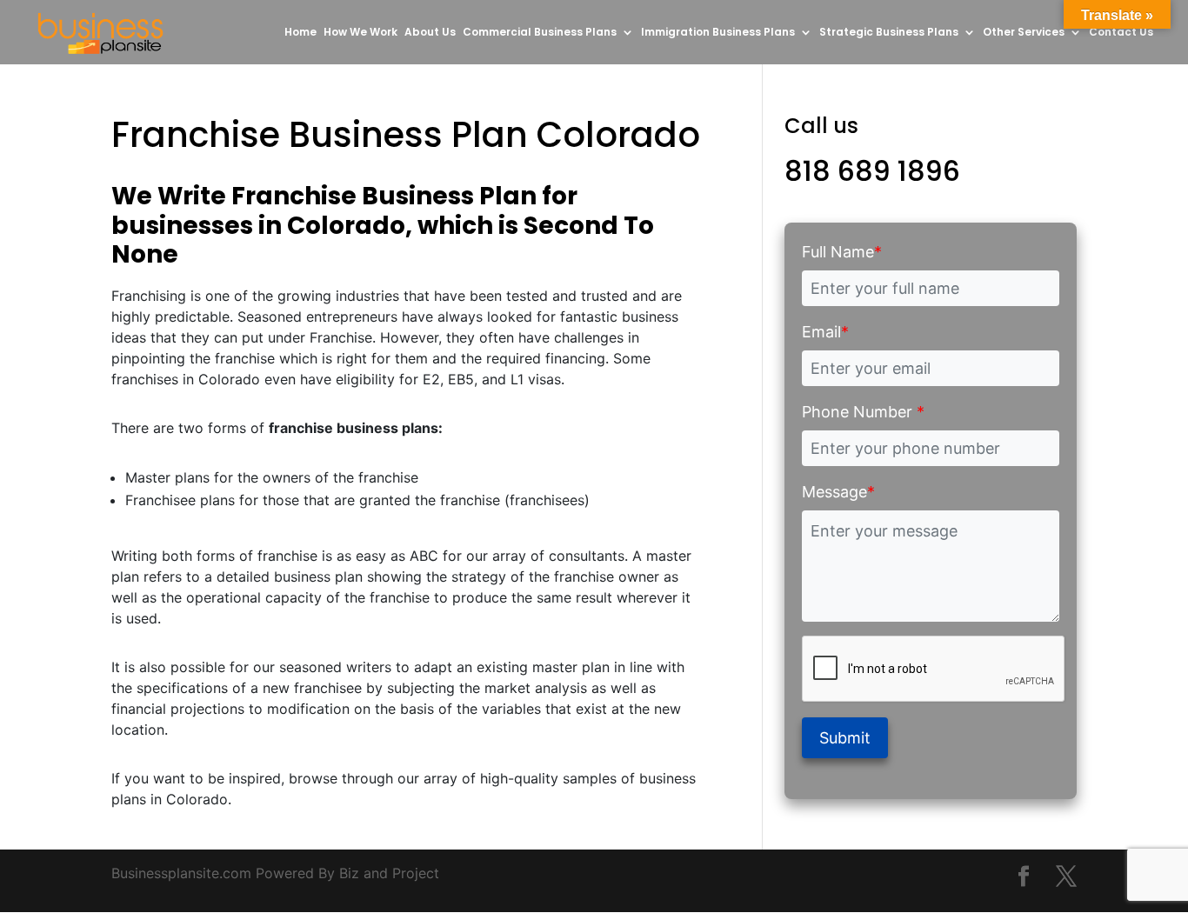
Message (838, 492)
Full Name (842, 252)
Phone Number (863, 412)
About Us (430, 32)
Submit (845, 738)
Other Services (1024, 32)
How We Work (360, 32)
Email (825, 332)
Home (300, 32)
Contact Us (1121, 32)
